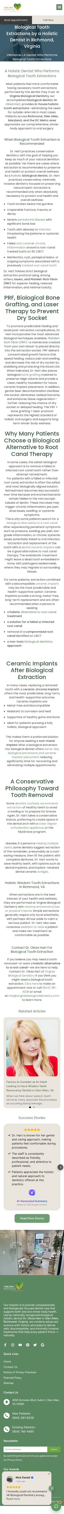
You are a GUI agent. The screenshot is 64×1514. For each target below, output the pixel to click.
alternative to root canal (38, 612)
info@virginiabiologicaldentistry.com (34, 996)
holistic (16, 176)
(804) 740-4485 (23, 1431)
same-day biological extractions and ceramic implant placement (33, 753)
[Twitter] (35, 1345)
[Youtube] (20, 1345)
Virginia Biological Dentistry (31, 973)
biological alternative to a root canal (32, 523)
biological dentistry (39, 642)
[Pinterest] (27, 1345)
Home (7, 1361)
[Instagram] (12, 1345)
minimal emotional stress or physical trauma (32, 909)
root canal (23, 243)
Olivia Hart (13, 104)
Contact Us (10, 1367)
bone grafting (31, 375)
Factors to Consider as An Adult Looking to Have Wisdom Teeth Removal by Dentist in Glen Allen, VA (30, 1086)
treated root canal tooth (39, 265)
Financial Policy (13, 1377)
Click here (32, 983)
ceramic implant (47, 584)
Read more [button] (13, 1498)
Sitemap (9, 1383)
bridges (43, 872)
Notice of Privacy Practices (20, 1372)
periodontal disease (31, 220)
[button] (59, 7)
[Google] (42, 1345)
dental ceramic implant (37, 547)
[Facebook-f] (5, 1345)
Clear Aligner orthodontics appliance (34, 826)
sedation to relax (32, 927)
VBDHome (14, 55)
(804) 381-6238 (23, 1417)
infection (45, 229)
